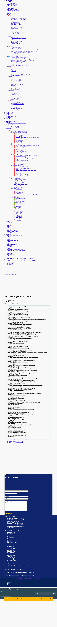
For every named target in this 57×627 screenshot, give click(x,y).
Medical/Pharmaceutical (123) (15, 520)
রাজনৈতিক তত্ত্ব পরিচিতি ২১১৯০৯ (20, 186)
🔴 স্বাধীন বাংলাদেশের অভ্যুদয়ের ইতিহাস (21, 134)
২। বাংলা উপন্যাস (14, 69)
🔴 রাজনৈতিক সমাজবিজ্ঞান (18, 164)
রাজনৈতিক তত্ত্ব (16, 127)
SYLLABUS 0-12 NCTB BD (12, 121)
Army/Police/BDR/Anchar (15, 235)
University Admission (13, 244)
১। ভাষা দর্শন (13, 78)
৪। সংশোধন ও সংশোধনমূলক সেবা (17, 41)
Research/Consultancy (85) (15, 523)
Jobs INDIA (11, 263)
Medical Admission (13, 240)
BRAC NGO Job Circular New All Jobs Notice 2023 (21, 261)
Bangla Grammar (13, 231)
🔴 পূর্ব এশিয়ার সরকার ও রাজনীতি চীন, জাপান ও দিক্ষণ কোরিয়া (25, 170)
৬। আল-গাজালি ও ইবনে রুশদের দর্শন (17, 84)
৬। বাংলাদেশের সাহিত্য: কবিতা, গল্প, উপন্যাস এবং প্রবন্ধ (21, 74)
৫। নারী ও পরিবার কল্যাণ (15, 42)
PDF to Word (11, 8)
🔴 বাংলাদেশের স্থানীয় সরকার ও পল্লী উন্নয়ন (22, 168)
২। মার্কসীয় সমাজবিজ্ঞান (15, 28)
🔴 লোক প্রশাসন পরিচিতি (18, 139)
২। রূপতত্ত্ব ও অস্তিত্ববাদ (16, 79)
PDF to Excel (11, 2)
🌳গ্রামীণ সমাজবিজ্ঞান (18, 200)
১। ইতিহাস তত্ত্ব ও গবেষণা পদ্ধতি (17, 47)
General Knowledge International (17, 251)
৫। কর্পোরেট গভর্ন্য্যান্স (15, 107)
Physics (10, 256)
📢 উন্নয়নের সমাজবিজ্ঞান (18, 211)
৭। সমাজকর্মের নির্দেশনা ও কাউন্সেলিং (17, 45)
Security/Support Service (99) (15, 526)
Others (9, 544)
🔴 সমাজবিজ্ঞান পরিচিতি (18, 140)
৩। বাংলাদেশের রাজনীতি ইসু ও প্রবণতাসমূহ (18, 19)
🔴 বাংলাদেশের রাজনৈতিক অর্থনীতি (20, 146)
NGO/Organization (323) (14, 521)
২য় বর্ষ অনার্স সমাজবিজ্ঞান (15, 188)
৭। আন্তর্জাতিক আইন (15, 55)
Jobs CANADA (12, 262)
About (10, 223)
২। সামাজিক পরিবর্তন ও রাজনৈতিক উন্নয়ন (18, 18)
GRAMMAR (8, 229)
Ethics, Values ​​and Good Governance (18, 257)
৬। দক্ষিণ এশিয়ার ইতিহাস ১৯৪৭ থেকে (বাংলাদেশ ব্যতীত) (21, 54)
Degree (36, 598)
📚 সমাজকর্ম (10, 36)
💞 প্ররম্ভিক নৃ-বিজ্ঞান (18, 190)
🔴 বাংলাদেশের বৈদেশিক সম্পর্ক (19, 173)
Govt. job (10, 239)
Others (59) (10, 527)
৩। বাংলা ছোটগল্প (14, 70)
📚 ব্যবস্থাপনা (11, 91)
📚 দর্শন (10, 77)
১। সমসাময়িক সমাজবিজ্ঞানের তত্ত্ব (17, 27)
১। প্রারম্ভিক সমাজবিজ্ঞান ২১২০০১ (20, 179)
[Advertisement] (28, 285)
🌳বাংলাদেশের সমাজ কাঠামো (19, 205)
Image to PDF (12, 13)
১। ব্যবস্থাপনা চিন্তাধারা (15, 92)
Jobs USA (10, 264)
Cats (8, 535)
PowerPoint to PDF (13, 9)
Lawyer (9, 540)
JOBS (7, 259)
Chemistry (11, 254)
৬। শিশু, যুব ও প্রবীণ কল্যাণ (16, 44)
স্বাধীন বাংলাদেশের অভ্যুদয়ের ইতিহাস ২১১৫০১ (22, 185)
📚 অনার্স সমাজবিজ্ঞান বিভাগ (13, 177)
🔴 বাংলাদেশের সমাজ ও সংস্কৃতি (20, 151)
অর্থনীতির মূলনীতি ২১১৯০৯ (18, 187)
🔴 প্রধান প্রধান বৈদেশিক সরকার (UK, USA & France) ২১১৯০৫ (27, 137)
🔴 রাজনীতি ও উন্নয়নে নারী (19, 148)
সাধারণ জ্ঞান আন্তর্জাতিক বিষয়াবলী (25, 440)
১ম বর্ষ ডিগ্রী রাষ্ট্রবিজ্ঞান (15, 126)
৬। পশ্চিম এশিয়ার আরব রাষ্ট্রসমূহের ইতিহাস (18, 64)
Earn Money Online (12, 542)
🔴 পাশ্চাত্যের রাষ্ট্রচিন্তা (18, 136)
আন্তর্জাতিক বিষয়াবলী (15, 440)
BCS (9, 238)
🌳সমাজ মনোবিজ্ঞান (17, 207)
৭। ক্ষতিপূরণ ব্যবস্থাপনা (15, 99)
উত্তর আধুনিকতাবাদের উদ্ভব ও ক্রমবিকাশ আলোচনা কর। (17, 565)
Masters (23, 598)
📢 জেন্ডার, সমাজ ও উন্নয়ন (19, 210)
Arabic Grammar (13, 230)
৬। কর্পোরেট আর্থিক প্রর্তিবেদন (16, 108)
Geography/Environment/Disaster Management (21, 258)
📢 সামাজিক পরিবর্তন (18, 216)
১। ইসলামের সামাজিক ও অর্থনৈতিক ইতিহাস (18, 58)
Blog (9, 224)
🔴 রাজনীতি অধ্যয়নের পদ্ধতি (19, 159)
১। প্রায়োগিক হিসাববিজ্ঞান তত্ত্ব (16, 102)
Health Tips (11, 554)
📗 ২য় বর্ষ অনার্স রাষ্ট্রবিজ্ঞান (16, 144)
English (10, 247)
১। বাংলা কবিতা (13, 68)
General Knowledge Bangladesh (17, 249)
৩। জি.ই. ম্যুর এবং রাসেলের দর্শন (16, 80)
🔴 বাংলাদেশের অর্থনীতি (18, 153)
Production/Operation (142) (15, 522)
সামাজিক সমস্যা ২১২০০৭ (18, 183)
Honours (11, 555)
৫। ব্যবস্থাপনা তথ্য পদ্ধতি (16, 97)
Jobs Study (11, 558)
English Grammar (13, 233)
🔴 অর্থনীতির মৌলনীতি (18, 143)
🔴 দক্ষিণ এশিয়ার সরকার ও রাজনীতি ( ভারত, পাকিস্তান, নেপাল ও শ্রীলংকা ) (27, 158)
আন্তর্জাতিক (9, 440)
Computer (11, 549)
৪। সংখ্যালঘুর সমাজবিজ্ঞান (15, 31)
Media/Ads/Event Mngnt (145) (15, 518)
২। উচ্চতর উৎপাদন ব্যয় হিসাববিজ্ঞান (17, 103)
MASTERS (8, 14)
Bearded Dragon (11, 534)
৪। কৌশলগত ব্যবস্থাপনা (15, 96)
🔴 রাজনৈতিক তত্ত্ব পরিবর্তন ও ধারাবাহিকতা (21, 167)
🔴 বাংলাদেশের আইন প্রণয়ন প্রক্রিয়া (21, 174)
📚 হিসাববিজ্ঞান (11, 101)
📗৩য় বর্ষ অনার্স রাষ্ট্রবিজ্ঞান (16, 154)
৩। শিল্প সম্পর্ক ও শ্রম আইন (16, 40)
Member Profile (10, 115)
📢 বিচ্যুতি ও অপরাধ (18, 218)
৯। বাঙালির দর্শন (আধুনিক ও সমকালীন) (18, 88)
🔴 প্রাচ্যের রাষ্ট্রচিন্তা (18, 149)
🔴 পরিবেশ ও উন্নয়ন (18, 172)
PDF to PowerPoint (13, 7)
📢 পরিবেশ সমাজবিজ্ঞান (18, 214)
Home (8, 598)
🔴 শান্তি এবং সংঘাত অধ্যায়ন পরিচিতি (21, 160)
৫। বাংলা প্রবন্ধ (14, 73)
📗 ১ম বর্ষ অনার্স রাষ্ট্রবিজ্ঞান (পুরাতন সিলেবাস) (19, 132)
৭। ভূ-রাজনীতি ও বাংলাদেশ (16, 24)
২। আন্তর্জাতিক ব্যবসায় (15, 93)
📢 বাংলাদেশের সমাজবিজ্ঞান (19, 215)
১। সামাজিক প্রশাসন (14, 37)
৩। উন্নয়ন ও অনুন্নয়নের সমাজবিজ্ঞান (17, 30)
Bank (9, 237)
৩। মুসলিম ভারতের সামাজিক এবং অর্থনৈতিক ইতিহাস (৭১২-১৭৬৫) (23, 60)
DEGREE (8, 122)
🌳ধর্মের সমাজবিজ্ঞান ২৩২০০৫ (19, 201)
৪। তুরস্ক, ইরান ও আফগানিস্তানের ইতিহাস (18, 61)
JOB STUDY (9, 234)
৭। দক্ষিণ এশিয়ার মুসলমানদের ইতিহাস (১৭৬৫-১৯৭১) (20, 65)
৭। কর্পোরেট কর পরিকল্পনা (15, 110)
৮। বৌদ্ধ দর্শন (13, 87)
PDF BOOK (11, 560)
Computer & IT (12, 252)
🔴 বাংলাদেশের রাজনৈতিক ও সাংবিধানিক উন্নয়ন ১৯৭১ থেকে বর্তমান (26, 155)
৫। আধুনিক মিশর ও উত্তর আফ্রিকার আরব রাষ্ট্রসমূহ (20, 63)
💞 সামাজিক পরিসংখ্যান (18, 192)
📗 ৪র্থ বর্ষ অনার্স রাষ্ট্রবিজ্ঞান (16, 165)
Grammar (43, 598)
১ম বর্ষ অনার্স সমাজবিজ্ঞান (15, 178)
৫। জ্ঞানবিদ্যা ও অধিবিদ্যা (15, 83)
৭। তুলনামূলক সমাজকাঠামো (16, 35)
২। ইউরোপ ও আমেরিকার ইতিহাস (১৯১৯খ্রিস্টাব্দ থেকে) (21, 49)
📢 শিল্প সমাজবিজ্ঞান (17, 219)
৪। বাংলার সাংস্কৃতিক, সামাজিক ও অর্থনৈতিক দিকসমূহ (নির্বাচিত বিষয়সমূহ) (24, 51)
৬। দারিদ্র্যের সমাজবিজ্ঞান (15, 33)
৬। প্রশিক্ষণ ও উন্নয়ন (15, 98)
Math (9, 248)
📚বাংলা (9, 66)
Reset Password (10, 120)
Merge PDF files (12, 4)
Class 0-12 (15, 598)
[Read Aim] (8, 593)
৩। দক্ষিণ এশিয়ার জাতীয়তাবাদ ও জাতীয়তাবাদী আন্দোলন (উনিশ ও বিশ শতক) (24, 50)
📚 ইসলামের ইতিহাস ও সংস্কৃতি (14, 56)
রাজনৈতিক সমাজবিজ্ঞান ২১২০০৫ (19, 182)
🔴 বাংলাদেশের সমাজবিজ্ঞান (19, 150)
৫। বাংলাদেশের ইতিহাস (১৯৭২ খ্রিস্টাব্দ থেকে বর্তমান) (20, 52)
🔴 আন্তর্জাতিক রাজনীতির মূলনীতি (20, 157)
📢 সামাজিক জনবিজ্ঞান (18, 212)
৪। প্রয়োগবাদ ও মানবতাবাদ (16, 82)
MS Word (8, 118)
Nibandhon (11, 242)
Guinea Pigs (10, 537)
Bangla (10, 245)
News (9, 226)
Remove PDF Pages (13, 11)
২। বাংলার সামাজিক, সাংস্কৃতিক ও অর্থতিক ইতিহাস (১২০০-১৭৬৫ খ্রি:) (24, 59)
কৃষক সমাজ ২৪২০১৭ (17, 220)
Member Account (10, 111)
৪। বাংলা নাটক (13, 71)
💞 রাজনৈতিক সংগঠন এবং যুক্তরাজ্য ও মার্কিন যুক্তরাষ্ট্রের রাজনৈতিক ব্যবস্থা (28, 195)
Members (8, 117)
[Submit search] (54, 593)
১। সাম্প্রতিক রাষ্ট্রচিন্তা (15, 17)
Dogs (8, 536)
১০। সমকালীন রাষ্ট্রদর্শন (15, 89)
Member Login (9, 112)
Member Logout (10, 113)
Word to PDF (12, 3)
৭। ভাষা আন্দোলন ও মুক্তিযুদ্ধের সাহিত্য (18, 75)
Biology (10, 253)
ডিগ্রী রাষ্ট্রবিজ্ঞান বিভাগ (12, 125)
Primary (10, 243)
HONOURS (8, 129)
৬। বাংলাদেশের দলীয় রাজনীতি (16, 23)
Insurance (10, 539)
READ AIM (10, 586)
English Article (11, 532)
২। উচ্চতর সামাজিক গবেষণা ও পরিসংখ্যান (18, 38)
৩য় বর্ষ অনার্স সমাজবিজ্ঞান (15, 197)
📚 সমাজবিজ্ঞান (11, 26)
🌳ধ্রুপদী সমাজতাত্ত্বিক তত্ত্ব (19, 198)
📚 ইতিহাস (10, 46)
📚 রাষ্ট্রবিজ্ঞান (11, 16)
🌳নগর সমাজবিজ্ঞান (17, 206)
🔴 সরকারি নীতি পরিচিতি (18, 169)
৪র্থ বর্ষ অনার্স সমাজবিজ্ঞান (15, 209)
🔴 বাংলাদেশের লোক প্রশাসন (19, 162)
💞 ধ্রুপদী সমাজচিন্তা (18, 191)
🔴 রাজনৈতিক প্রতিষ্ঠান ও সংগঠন (20, 135)
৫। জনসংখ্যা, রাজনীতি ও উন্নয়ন (17, 32)
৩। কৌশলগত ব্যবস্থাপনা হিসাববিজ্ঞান (17, 104)
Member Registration (11, 116)
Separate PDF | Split (13, 12)
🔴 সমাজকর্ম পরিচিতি (18, 141)
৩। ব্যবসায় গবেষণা (14, 94)
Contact (10, 225)
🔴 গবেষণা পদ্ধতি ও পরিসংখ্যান (20, 163)
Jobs (9, 556)
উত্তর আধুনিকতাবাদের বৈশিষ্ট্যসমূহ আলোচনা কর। (15, 569)
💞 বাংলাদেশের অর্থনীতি (18, 196)
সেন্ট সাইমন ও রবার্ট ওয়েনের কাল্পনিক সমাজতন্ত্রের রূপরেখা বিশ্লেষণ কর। (20, 572)
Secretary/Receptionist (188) (15, 525)
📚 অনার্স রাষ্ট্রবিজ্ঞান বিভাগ (13, 130)
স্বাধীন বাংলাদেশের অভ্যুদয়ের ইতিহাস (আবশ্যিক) (17, 124)
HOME (7, 221)
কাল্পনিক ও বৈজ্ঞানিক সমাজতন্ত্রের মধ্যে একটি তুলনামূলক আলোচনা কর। (19, 575)
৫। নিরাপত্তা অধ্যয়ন (15, 22)
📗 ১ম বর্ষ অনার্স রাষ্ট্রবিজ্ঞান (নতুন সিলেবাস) (19, 131)
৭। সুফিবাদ (13, 85)
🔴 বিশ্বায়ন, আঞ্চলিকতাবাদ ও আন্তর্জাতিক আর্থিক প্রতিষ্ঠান (24, 176)
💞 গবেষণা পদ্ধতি (17, 193)
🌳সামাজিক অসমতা (17, 202)
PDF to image (12, 5)
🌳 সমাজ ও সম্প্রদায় (18, 204)
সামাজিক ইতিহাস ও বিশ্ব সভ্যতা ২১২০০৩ (21, 181)
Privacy (10, 228)
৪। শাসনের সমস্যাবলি (15, 21)
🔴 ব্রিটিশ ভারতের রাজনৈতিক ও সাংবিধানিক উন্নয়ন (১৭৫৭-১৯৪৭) (26, 145)
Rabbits (9, 541)
